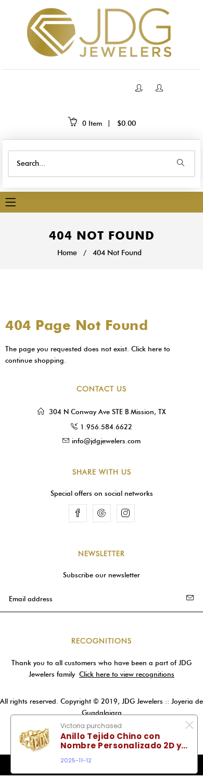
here (155, 349)
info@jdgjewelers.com (106, 441)
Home (67, 252)
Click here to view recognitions (126, 674)
